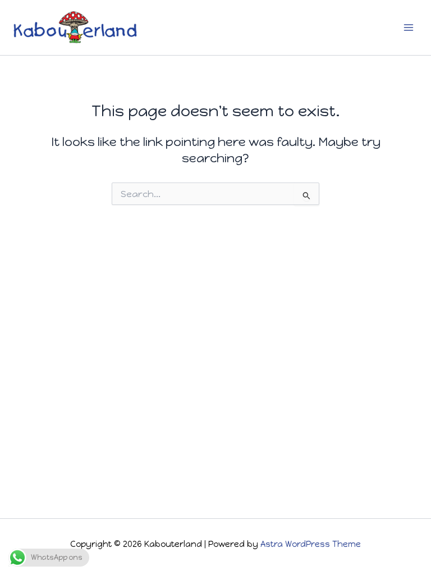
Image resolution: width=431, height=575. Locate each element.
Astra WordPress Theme (310, 544)
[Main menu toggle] (408, 27)
